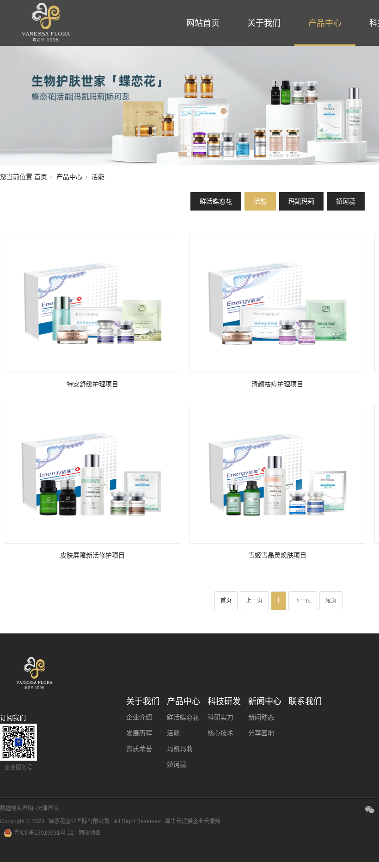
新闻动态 (261, 717)
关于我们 (264, 23)
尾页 (330, 600)
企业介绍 (139, 717)
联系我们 (305, 701)
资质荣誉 (139, 748)
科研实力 (220, 717)
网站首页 (203, 23)
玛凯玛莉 (301, 201)
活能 (260, 201)
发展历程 (139, 733)
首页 (40, 176)
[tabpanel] (189, 105)
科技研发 (224, 701)
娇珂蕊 (345, 201)
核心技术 (220, 733)
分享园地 (261, 733)
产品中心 (325, 23)
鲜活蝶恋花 (216, 201)
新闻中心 (264, 701)
